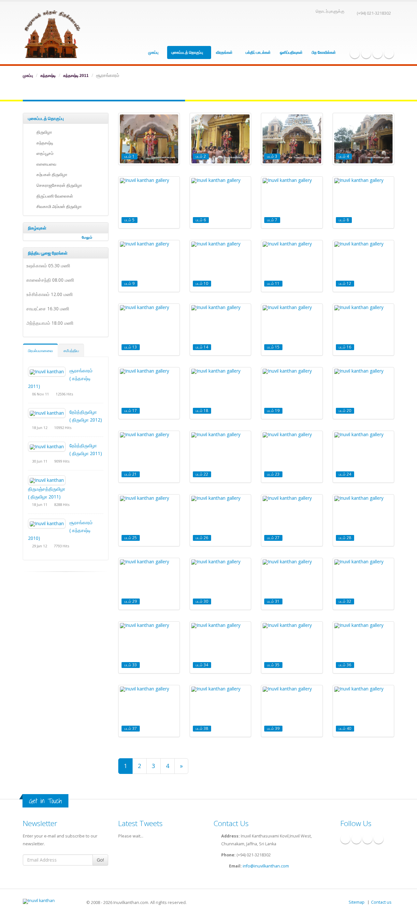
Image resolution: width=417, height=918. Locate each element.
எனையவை (45, 164)
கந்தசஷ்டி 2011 (76, 75)
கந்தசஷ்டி (48, 75)
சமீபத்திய (71, 350)
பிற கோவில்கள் (324, 52)
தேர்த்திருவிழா (83, 412)
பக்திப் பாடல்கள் (258, 52)
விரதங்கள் (225, 52)
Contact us (381, 902)
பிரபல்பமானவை (40, 350)
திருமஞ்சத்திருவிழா (46, 489)
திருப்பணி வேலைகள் (54, 196)
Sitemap (357, 902)
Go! (100, 860)
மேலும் (87, 237)
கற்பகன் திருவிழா (51, 174)
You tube (389, 53)
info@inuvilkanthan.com (266, 866)
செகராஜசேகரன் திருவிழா (58, 185)
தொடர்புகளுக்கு (330, 11)
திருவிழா (43, 132)
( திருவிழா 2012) (85, 420)
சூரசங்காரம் (81, 370)
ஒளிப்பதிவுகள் (291, 52)
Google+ (366, 53)
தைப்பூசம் (44, 153)
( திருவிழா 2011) (85, 453)
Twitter (377, 53)
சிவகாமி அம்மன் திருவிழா (58, 206)
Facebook (355, 53)
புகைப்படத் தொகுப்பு (187, 52)
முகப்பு (153, 52)
